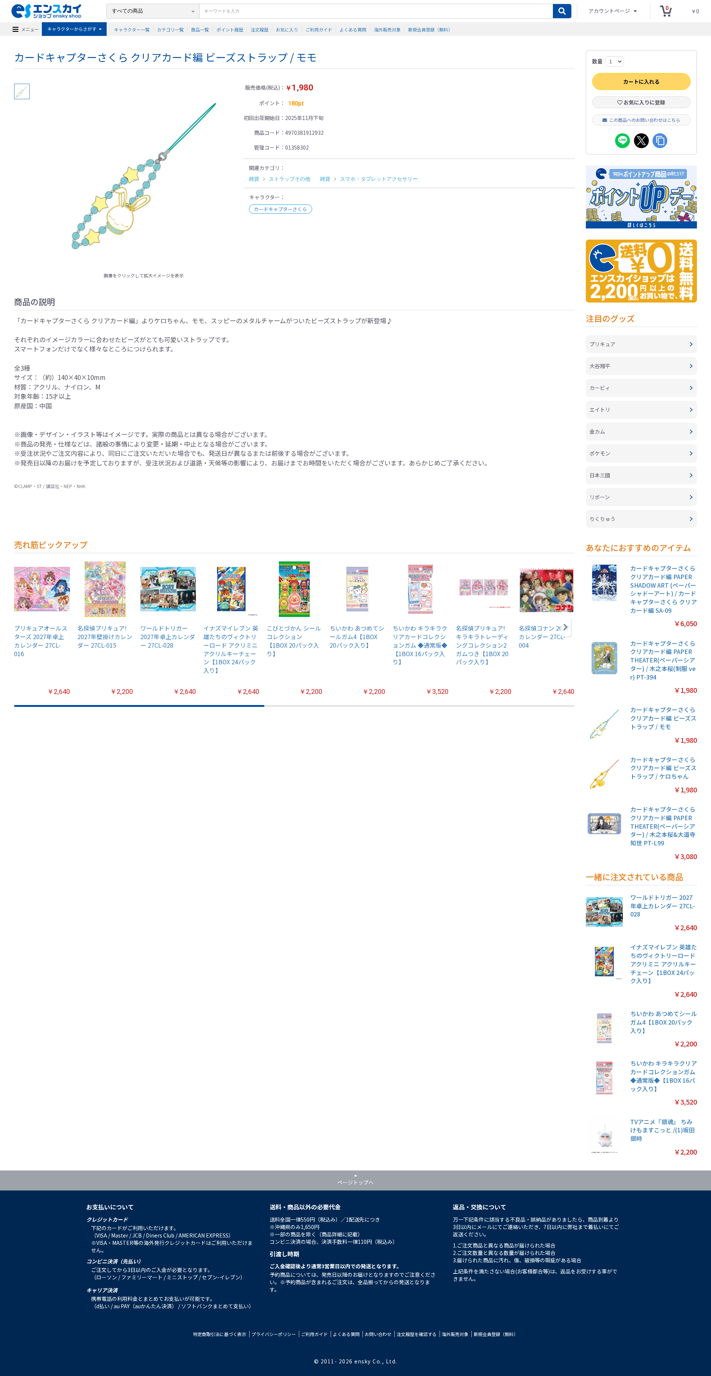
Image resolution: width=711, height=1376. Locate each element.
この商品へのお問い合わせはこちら (644, 120)
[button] (565, 627)
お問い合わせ (378, 1334)
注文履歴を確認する (417, 1334)
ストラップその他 (289, 179)
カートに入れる (641, 81)
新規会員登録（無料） (430, 29)
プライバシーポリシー (273, 1334)
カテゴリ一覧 (170, 29)
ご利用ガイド (319, 29)
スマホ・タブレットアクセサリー (379, 179)
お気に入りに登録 (643, 102)
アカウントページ (609, 10)
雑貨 (254, 179)
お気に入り (287, 29)
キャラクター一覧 (132, 29)
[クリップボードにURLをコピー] (659, 140)
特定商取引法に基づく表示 (219, 1334)
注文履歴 (259, 29)
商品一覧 (200, 29)
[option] (143, 176)
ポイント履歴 (230, 29)
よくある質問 (353, 29)
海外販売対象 (387, 29)
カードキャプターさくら (280, 209)
